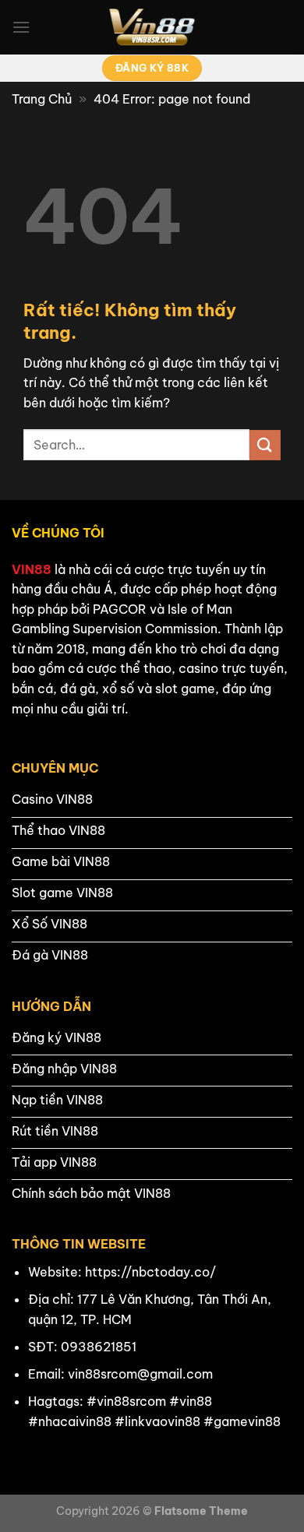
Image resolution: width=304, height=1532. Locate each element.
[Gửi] (265, 445)
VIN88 (31, 569)
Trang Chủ (42, 99)
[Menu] (21, 27)
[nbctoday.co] (152, 27)
